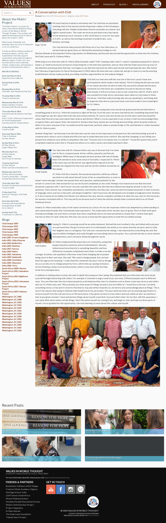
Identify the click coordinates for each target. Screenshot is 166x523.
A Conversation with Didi (53, 12)
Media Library (140, 4)
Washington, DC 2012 (11, 305)
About (95, 4)
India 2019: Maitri (10, 251)
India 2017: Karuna (10, 249)
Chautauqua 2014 (10, 235)
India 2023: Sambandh (12, 257)
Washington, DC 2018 (11, 313)
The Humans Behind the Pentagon (104, 458)
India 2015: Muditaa (11, 246)
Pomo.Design (93, 515)
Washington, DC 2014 (11, 308)
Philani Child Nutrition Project (20, 504)
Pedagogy (109, 4)
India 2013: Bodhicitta (12, 243)
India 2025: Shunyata (11, 263)
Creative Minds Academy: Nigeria (21, 489)
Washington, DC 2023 (11, 322)
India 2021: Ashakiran (11, 254)
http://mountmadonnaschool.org (57, 478)
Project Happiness (14, 508)
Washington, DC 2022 (11, 319)
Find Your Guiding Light (15, 458)
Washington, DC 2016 (11, 311)
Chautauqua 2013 (10, 232)
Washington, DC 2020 (11, 316)
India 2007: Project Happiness (15, 237)
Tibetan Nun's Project (16, 517)
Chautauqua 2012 (10, 229)
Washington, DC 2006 (11, 297)
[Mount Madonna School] (157, 4)
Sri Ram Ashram (13, 511)
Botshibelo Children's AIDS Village (22, 486)
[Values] (29, 4)
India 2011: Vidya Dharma (13, 240)
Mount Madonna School (17, 498)
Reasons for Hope (12, 431)
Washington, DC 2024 (11, 325)
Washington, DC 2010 (11, 302)
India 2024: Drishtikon (12, 260)
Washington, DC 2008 (11, 299)
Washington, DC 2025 (11, 328)
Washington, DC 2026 (11, 330)
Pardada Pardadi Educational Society (23, 501)
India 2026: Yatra (9, 265)
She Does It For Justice (98, 431)
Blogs (122, 4)
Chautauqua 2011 (10, 226)
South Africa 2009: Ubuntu (14, 268)
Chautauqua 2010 (10, 223)
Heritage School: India (16, 492)
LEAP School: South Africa (18, 495)
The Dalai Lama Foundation (18, 514)
